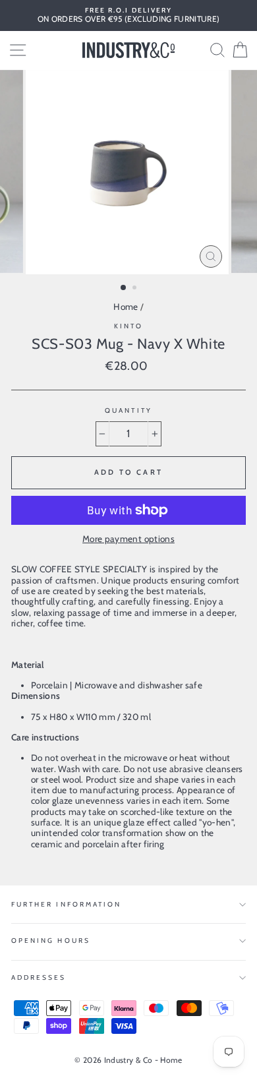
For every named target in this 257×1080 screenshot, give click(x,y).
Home (125, 306)
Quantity (128, 411)
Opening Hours (50, 940)
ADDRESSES (39, 977)
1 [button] (124, 288)
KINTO (128, 326)
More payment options (128, 538)
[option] (128, 15)
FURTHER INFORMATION (66, 904)
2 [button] (135, 288)
